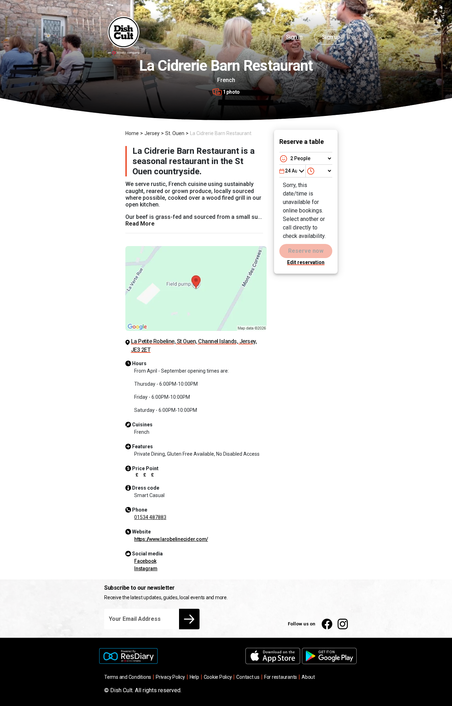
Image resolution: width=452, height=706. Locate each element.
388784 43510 (150, 517)
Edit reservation (306, 262)
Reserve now (305, 250)
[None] (319, 171)
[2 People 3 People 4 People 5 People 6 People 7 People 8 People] (305, 158)
